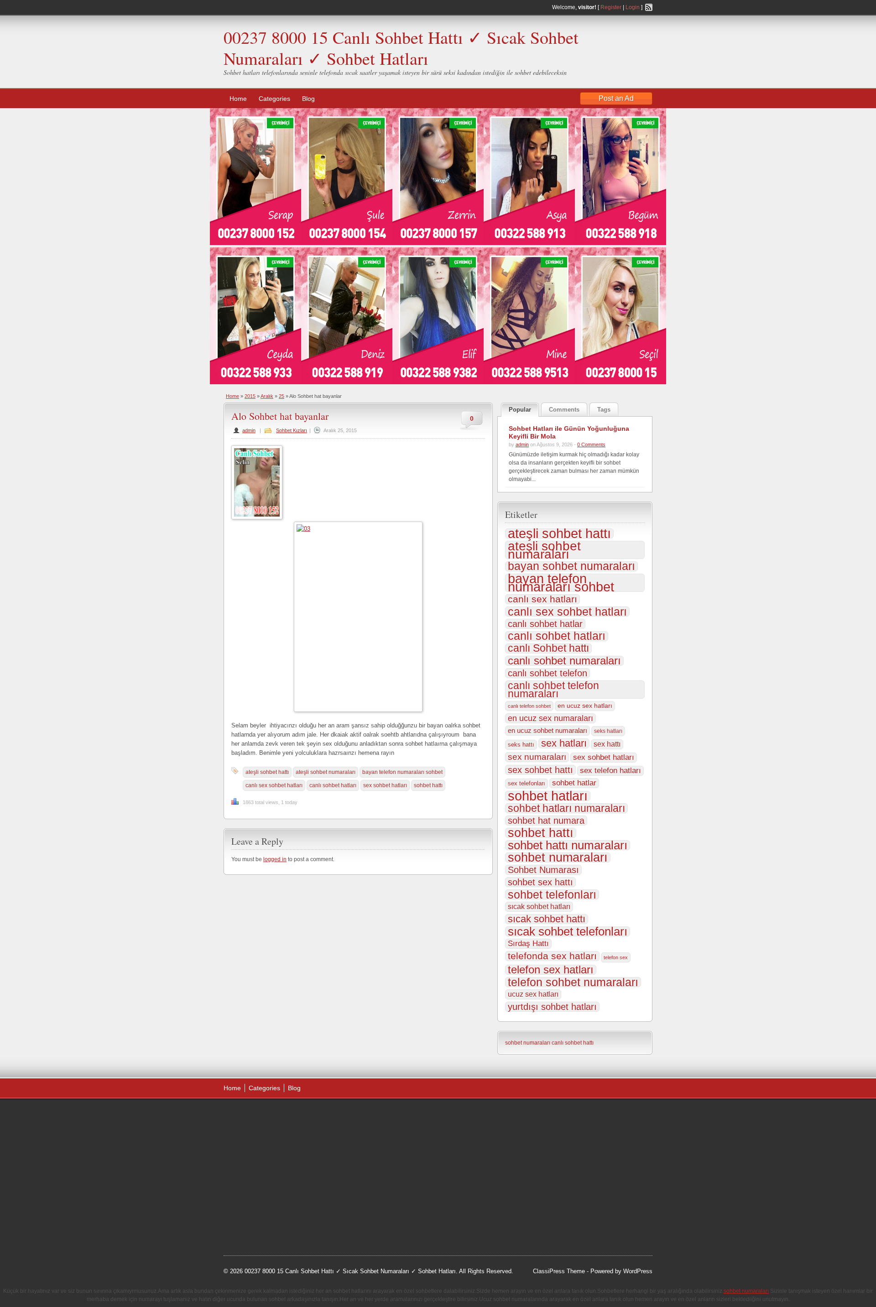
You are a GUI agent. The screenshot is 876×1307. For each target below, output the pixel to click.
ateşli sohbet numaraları (325, 772)
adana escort (249, 1116)
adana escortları (293, 1116)
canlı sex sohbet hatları (273, 785)
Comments (564, 409)
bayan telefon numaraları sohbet (402, 772)
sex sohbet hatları (385, 785)
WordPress (637, 1271)
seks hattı (521, 744)
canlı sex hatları (542, 599)
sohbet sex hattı (540, 882)
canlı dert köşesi (268, 1185)
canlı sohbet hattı (573, 1043)
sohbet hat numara (546, 821)
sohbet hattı (428, 785)
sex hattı (607, 744)
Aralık (267, 396)
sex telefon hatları (610, 770)
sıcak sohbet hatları (539, 906)
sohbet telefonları (552, 894)
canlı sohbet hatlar (545, 624)
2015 (250, 396)
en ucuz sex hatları (585, 705)
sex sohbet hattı (540, 770)
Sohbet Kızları (291, 430)
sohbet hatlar (574, 783)
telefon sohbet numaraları (573, 982)
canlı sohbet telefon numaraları (553, 689)
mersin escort (269, 1219)
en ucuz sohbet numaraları (547, 730)
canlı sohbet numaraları (564, 661)
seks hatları (608, 731)
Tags (603, 409)
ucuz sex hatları (533, 994)
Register (610, 7)
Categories (274, 98)
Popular (520, 409)
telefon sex (616, 957)
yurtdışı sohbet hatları (552, 1007)
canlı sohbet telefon (547, 673)
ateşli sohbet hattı (267, 772)
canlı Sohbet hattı (548, 648)
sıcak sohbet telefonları (567, 931)
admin (249, 430)
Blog (308, 98)
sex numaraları (537, 757)
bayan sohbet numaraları (571, 566)
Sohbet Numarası (543, 870)
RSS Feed (648, 7)
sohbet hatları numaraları (566, 808)
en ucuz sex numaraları (550, 718)
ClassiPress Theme (559, 1271)
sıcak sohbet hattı (546, 919)
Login (633, 7)
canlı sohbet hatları (332, 785)
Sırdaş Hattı (528, 943)
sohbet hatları (548, 796)
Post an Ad (616, 98)
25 (281, 396)
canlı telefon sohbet (529, 706)
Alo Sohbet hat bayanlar (279, 416)
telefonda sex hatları (552, 956)
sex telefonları (526, 783)
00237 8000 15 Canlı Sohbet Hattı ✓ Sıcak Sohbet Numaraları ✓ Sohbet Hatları (401, 48)
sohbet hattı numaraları (567, 845)
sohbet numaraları (558, 857)
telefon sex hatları (551, 970)
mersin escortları (269, 1208)
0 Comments (591, 444)
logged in (275, 859)
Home (238, 98)
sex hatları (564, 743)
